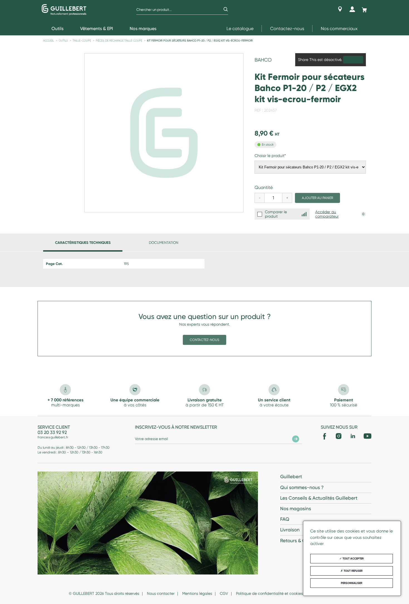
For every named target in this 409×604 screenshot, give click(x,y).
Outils (63, 40)
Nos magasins (295, 508)
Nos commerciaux (339, 28)
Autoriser (353, 60)
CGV (224, 593)
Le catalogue (239, 28)
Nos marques (143, 28)
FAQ (284, 519)
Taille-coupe (82, 40)
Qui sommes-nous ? (302, 487)
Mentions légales (197, 593)
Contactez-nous (287, 28)
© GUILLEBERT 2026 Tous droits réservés (104, 593)
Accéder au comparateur (327, 214)
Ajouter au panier (317, 198)
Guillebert (291, 476)
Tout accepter (353, 558)
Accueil (48, 40)
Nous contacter (160, 593)
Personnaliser (351, 583)
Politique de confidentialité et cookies (269, 593)
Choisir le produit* (270, 155)
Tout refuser (353, 571)
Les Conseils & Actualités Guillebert (318, 498)
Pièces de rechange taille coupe (119, 40)
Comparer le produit (276, 214)
